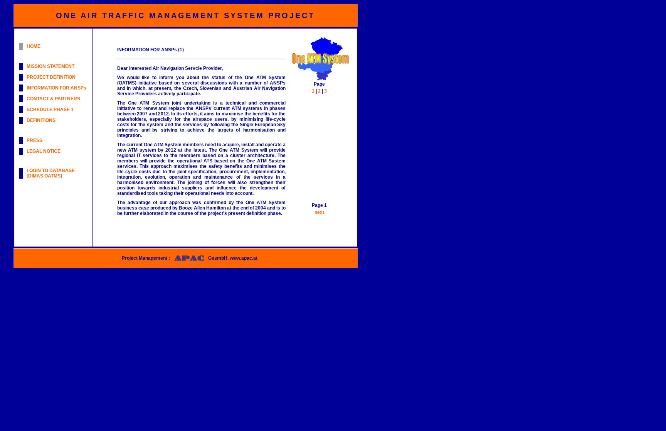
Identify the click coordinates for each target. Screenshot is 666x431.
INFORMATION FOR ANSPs (56, 88)
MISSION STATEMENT (50, 66)
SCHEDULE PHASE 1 (50, 109)
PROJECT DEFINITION (51, 77)
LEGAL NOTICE (44, 151)
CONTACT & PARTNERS (53, 98)
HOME (33, 46)
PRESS (34, 140)
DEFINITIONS (41, 120)
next (319, 212)
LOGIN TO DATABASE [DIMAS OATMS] (51, 173)
